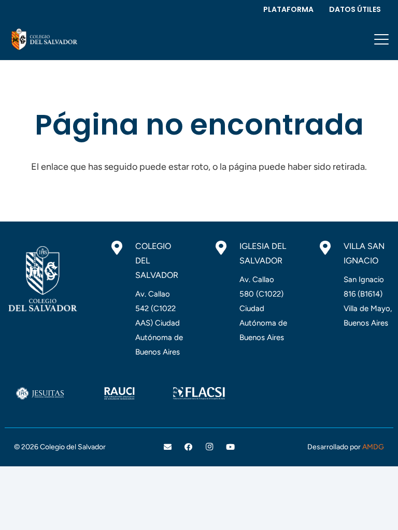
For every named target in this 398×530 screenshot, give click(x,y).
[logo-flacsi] (199, 393)
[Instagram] (210, 447)
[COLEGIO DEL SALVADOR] (122, 248)
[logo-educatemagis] (279, 393)
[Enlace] (43, 39)
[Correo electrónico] (168, 447)
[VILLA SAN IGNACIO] (330, 248)
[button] (381, 39)
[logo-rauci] (120, 393)
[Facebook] (188, 447)
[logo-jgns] (358, 393)
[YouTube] (230, 447)
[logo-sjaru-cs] (40, 393)
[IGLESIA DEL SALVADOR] (226, 248)
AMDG (373, 447)
